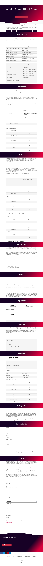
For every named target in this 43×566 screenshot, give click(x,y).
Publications (34, 556)
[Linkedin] (10, 553)
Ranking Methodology (26, 556)
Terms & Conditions (21, 560)
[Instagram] (6, 553)
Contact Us (13, 556)
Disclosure (21, 562)
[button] (18, 2)
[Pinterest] (8, 553)
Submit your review (9, 522)
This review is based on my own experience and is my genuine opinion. (18, 520)
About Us (8, 556)
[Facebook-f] (1, 553)
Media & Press (19, 556)
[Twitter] (4, 553)
